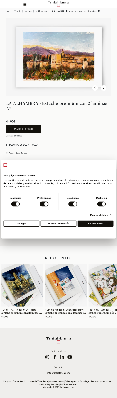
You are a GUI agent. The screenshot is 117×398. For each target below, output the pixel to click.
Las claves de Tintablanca (36, 381)
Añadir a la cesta (23, 129)
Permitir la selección (58, 223)
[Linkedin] (62, 357)
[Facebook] (54, 357)
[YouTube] (69, 357)
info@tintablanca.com (58, 372)
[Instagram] (47, 357)
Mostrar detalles (99, 215)
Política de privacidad (49, 384)
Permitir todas (95, 223)
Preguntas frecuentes (13, 381)
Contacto (58, 367)
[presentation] (95, 88)
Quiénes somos (56, 381)
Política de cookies (69, 384)
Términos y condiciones (102, 381)
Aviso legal (84, 381)
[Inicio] (58, 4)
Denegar (21, 223)
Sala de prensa (72, 381)
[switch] (44, 204)
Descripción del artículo (23, 144)
